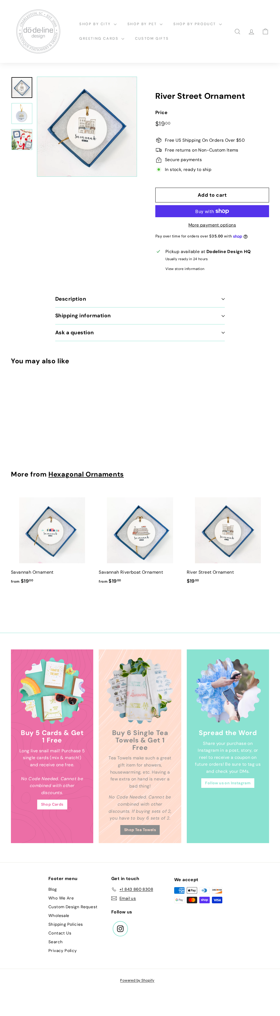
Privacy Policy (62, 950)
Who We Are (61, 898)
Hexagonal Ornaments (86, 474)
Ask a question (74, 332)
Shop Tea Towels (140, 829)
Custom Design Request (72, 907)
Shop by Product (195, 24)
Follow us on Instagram (227, 782)
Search (55, 942)
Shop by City (95, 24)
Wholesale (58, 915)
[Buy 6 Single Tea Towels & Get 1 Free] (140, 691)
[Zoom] (87, 126)
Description (70, 298)
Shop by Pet (142, 24)
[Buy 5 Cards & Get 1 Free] (52, 691)
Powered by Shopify (137, 980)
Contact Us (59, 933)
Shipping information (83, 315)
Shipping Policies (65, 924)
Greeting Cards (99, 38)
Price (161, 112)
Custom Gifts (152, 38)
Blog (52, 889)
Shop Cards (52, 804)
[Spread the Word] (228, 691)
